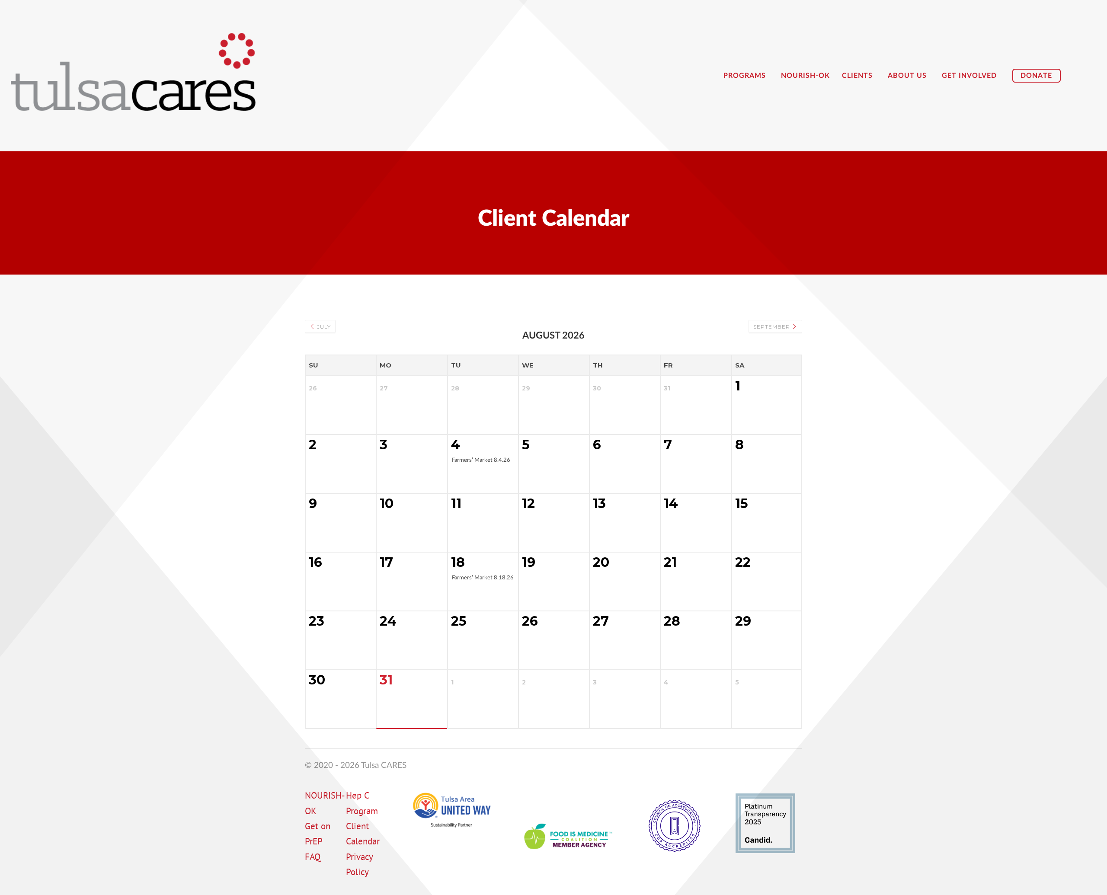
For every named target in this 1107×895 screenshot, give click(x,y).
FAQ (312, 857)
